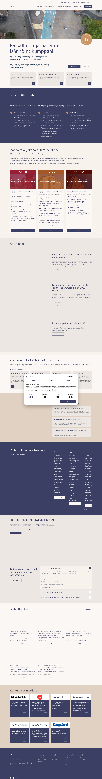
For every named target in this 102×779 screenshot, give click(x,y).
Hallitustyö (51, 598)
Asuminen (17, 598)
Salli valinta (51, 401)
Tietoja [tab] (68, 380)
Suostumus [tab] (33, 380)
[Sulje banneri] (75, 376)
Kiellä (34, 401)
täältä (53, 554)
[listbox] (89, 2)
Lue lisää (23, 230)
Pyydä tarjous (88, 6)
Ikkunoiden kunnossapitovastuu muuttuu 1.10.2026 (21, 601)
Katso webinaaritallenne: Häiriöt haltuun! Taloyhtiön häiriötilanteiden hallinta (49, 601)
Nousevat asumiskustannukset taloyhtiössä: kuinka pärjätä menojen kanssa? (78, 601)
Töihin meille (86, 66)
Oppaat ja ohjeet (24, 598)
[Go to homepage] (13, 6)
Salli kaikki (68, 401)
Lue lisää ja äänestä (58, 305)
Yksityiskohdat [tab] (51, 380)
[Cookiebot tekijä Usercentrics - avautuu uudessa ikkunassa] (68, 377)
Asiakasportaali (65, 2)
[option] (89, 2)
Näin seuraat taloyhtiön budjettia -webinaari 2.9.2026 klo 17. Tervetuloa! (50, 635)
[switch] (44, 397)
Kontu (83, 598)
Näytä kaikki (15, 547)
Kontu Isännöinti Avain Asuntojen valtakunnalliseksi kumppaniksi (19, 635)
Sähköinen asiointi (78, 6)
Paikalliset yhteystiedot (78, 2)
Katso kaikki (88, 576)
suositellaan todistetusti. (72, 435)
